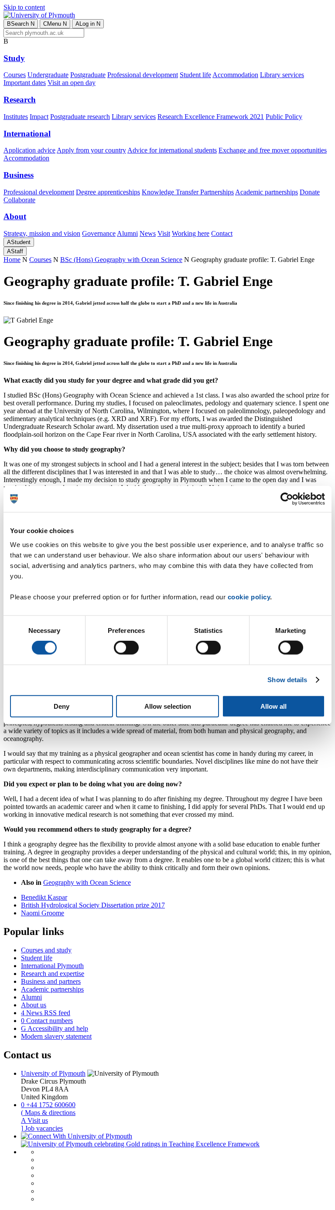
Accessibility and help (54, 1028)
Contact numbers (47, 1020)
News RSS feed (45, 1012)
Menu (55, 23)
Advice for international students (172, 150)
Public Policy (284, 116)
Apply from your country (91, 150)
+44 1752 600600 (48, 1104)
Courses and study (46, 950)
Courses (14, 74)
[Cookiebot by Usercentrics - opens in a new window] (287, 499)
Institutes (15, 116)
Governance (99, 233)
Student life (195, 74)
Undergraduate (47, 74)
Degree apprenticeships (108, 192)
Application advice (29, 150)
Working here (190, 233)
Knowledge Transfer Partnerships (188, 192)
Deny (61, 706)
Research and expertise (52, 973)
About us (33, 1005)
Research (19, 99)
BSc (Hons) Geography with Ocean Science (121, 259)
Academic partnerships (266, 192)
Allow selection (167, 706)
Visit (163, 233)
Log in (87, 23)
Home (12, 259)
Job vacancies (42, 1128)
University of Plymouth (53, 1073)
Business (18, 175)
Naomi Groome (42, 913)
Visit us (34, 1120)
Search (20, 23)
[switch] (126, 648)
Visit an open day (72, 82)
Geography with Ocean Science (87, 882)
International (27, 133)
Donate (310, 192)
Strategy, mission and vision (41, 233)
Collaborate (19, 200)
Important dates (24, 82)
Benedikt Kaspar (44, 897)
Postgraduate (88, 74)
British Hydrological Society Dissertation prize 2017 (93, 905)
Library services (282, 74)
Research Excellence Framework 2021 (210, 116)
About (14, 216)
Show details (287, 679)
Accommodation (235, 74)
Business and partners (51, 981)
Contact (221, 233)
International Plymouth (52, 965)
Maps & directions (48, 1112)
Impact (39, 116)
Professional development (142, 74)
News (148, 233)
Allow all (273, 706)
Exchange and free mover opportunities (273, 150)
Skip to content (24, 7)
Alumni (127, 233)
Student (19, 242)
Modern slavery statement (56, 1036)
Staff (15, 251)
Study (14, 58)
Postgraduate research (80, 116)
